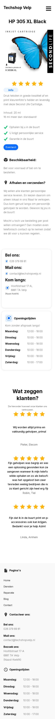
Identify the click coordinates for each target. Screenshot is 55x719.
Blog (6, 598)
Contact (11, 147)
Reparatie (9, 592)
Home (7, 580)
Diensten (8, 586)
